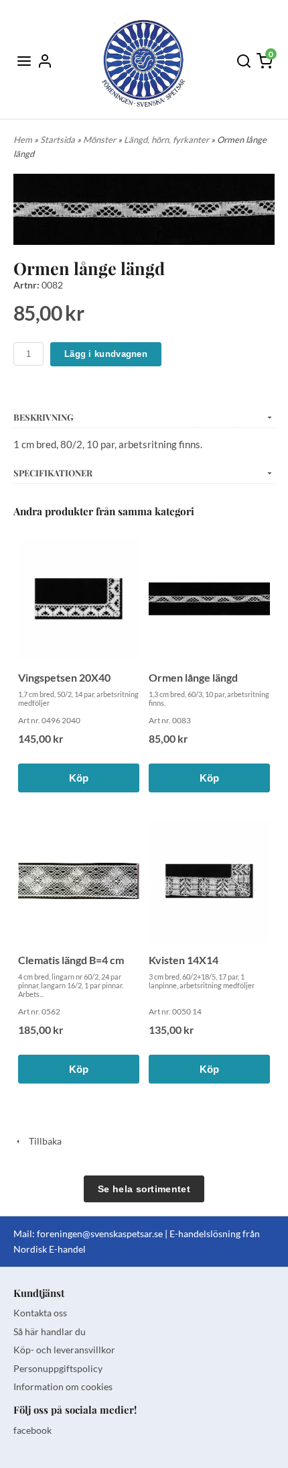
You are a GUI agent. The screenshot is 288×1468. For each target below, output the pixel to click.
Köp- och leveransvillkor (64, 1349)
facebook (32, 1430)
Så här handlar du (49, 1331)
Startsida (58, 139)
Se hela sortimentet (144, 1189)
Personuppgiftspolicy (57, 1368)
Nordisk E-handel (49, 1249)
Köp (79, 778)
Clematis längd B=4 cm (71, 959)
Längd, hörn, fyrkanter (167, 139)
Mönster (100, 139)
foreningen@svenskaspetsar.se (100, 1233)
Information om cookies (63, 1386)
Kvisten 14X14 (183, 959)
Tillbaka (42, 1141)
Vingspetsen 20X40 (64, 677)
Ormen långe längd (193, 677)
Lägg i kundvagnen (105, 354)
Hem (22, 139)
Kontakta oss (40, 1312)
